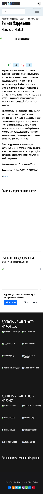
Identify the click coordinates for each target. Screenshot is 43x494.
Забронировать (10, 302)
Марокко (5, 19)
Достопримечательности (29, 19)
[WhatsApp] (26, 487)
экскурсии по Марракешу (15, 262)
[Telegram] (16, 487)
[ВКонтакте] (9, 487)
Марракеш (14, 19)
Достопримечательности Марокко (20, 458)
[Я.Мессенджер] (19, 487)
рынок (5, 176)
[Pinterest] (33, 487)
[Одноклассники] (13, 487)
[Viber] (23, 487)
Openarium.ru (17, 482)
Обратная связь (31, 482)
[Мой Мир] (29, 487)
